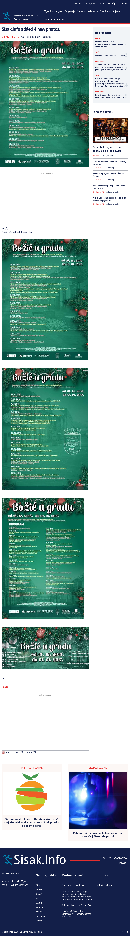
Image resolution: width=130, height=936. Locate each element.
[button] (113, 3)
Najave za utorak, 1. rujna (74, 885)
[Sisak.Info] (6, 16)
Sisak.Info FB (10, 37)
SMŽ (97, 52)
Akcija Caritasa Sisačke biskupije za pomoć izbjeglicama (109, 199)
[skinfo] (4, 752)
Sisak (97, 75)
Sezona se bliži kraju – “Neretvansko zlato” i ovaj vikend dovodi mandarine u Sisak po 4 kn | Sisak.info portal (32, 822)
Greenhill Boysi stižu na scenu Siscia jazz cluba (107, 149)
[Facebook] (122, 4)
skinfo (15, 752)
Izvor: (5, 686)
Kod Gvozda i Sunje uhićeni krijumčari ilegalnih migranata (109, 96)
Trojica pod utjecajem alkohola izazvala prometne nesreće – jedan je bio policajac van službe (110, 67)
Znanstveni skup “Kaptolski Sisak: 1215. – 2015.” (109, 187)
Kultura (98, 38)
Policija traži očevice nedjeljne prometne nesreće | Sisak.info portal (98, 834)
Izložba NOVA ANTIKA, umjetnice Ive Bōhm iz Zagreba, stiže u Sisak (110, 44)
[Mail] (126, 4)
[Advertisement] (45, 199)
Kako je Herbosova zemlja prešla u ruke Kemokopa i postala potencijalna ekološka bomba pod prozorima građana (110, 82)
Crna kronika (100, 61)
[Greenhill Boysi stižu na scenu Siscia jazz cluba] (110, 130)
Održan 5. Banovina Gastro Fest (110, 55)
